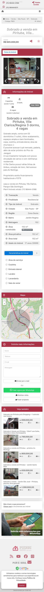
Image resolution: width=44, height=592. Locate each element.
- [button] (4, 303)
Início (7, 19)
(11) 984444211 (12, 7)
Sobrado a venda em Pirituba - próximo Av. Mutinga (19, 449)
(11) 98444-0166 (12, 3)
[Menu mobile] (3, 11)
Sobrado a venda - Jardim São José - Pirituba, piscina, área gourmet (20, 482)
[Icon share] (11, 556)
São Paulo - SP (23, 19)
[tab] (10, 52)
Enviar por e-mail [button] (22, 381)
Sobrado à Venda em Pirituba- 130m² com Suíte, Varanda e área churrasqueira (21, 432)
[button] (6, 68)
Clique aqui (7, 506)
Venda (13, 19)
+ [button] (4, 300)
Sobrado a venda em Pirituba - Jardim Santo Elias (20, 466)
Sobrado (34, 19)
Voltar (38, 21)
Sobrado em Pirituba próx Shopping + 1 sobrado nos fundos (21, 415)
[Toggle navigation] (39, 11)
